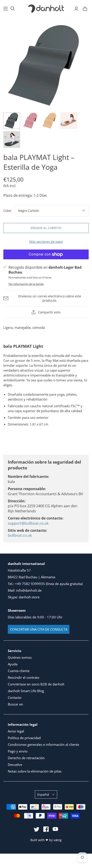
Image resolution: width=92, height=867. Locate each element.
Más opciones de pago (46, 241)
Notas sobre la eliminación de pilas (34, 771)
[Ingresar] (76, 8)
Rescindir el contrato (23, 677)
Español (43, 794)
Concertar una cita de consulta (38, 629)
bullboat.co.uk (20, 535)
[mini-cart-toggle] (85, 8)
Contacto (14, 697)
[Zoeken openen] (12, 8)
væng (58, 840)
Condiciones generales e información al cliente (43, 744)
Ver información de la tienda (26, 284)
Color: (7, 211)
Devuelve (15, 764)
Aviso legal (16, 731)
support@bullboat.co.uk (28, 523)
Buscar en (15, 704)
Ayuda (12, 664)
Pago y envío (17, 751)
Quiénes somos (20, 657)
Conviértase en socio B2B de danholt (36, 684)
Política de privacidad (24, 738)
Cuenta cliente (18, 671)
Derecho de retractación (26, 758)
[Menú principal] (5, 8)
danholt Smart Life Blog (26, 691)
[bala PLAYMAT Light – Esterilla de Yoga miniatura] (11, 120)
